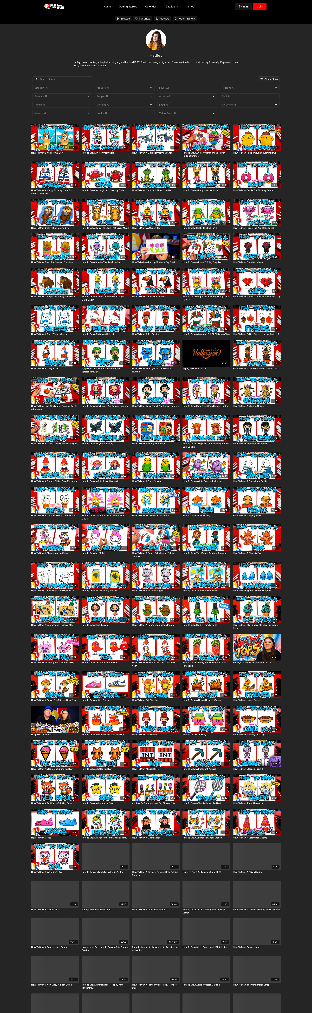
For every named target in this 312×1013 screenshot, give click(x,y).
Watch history (186, 18)
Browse (125, 18)
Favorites (144, 18)
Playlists (164, 18)
